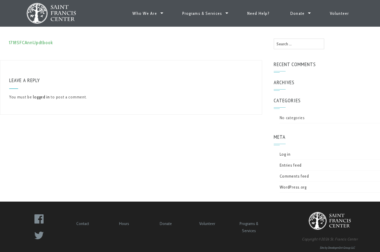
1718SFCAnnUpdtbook (31, 42)
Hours (124, 223)
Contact (82, 223)
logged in (41, 97)
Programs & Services (202, 13)
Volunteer (339, 13)
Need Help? (258, 13)
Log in (285, 154)
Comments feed (294, 176)
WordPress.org (293, 187)
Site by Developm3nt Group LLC (337, 248)
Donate (297, 13)
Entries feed (291, 165)
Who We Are (144, 13)
